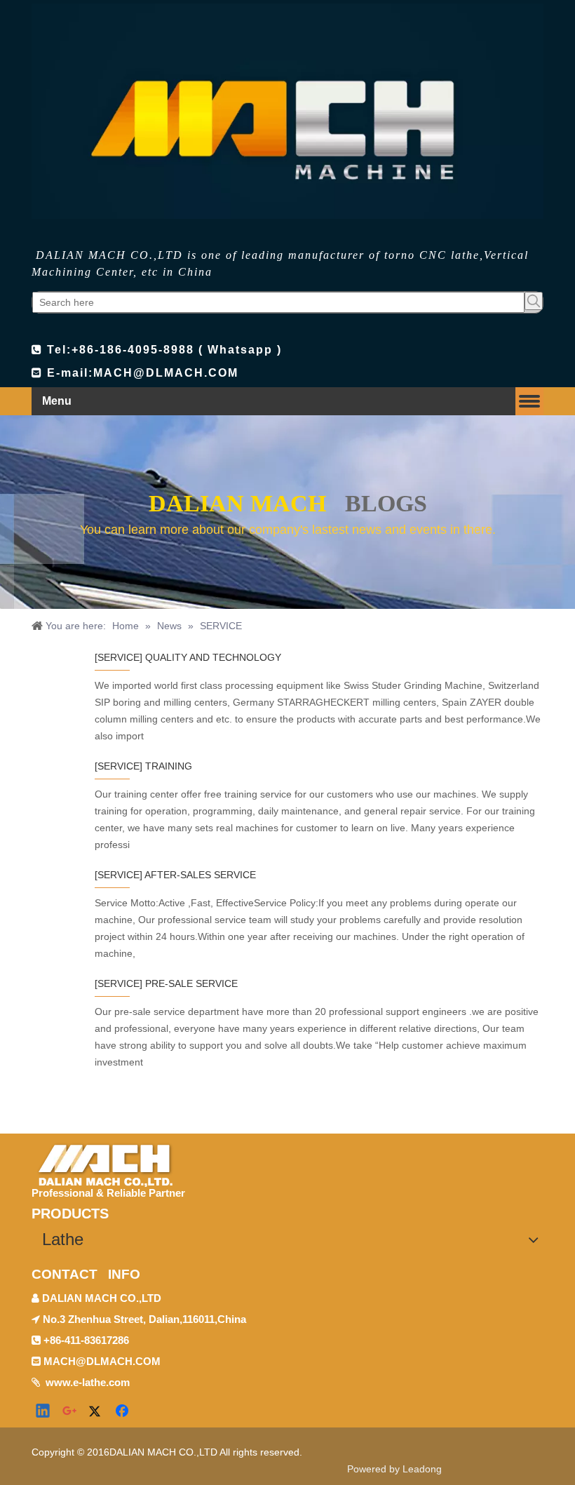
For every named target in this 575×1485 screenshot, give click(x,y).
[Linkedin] (43, 1412)
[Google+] (70, 1412)
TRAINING (168, 766)
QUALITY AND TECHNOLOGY (213, 657)
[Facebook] (123, 1412)
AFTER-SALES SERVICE (200, 874)
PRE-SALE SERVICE (191, 983)
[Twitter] (97, 1412)
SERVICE (118, 657)
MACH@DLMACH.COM (165, 373)
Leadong (422, 1468)
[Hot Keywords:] (534, 301)
